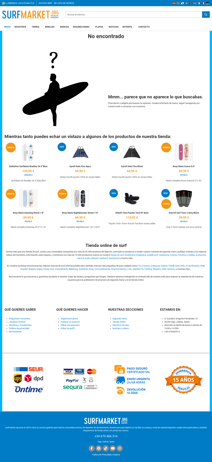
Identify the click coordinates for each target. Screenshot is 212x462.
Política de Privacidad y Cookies (106, 454)
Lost (129, 269)
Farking (148, 269)
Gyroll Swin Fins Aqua (80, 166)
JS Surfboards (192, 266)
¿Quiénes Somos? (17, 322)
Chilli (202, 266)
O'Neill (171, 266)
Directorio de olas (121, 325)
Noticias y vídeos (121, 328)
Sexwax (171, 269)
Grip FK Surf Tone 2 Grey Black (184, 213)
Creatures (155, 266)
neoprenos (164, 255)
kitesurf (95, 258)
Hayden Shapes (28, 269)
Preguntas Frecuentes (19, 318)
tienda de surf (117, 255)
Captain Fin (138, 269)
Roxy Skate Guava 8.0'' (184, 166)
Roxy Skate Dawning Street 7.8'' (28, 213)
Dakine (164, 266)
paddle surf (152, 255)
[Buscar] (206, 14)
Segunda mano (120, 318)
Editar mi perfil (67, 328)
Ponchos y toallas (186, 255)
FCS (139, 266)
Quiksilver (83, 269)
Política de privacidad (19, 328)
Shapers (157, 269)
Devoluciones (15, 331)
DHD (182, 266)
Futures (146, 266)
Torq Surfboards (102, 269)
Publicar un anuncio (70, 322)
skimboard (114, 258)
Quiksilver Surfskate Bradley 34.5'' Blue (28, 166)
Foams (173, 255)
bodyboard (130, 255)
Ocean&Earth (61, 269)
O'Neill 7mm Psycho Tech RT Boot (132, 213)
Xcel (177, 266)
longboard (141, 255)
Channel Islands (118, 269)
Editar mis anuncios (70, 325)
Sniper (39, 269)
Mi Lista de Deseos (64, 3)
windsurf (103, 258)
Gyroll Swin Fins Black (132, 166)
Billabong (73, 269)
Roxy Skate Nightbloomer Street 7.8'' (80, 213)
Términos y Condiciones (20, 325)
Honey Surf (48, 269)
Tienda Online (119, 322)
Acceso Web (45, 3)
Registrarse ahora (69, 318)
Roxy (91, 269)
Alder (164, 269)
